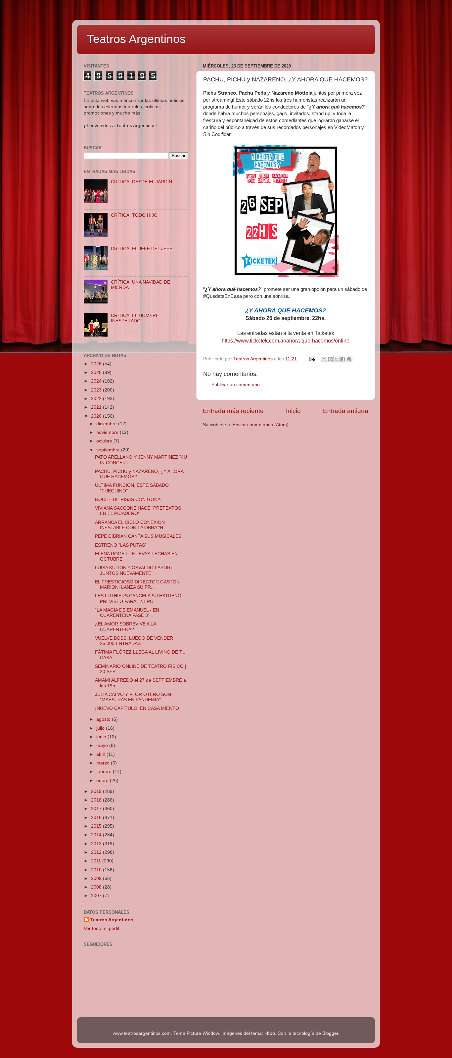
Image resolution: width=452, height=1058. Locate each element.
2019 (97, 791)
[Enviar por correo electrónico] (324, 359)
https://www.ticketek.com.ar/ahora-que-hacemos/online (285, 341)
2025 (97, 372)
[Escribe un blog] (330, 359)
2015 (97, 826)
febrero (104, 771)
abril (101, 754)
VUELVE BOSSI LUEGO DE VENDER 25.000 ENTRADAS (134, 641)
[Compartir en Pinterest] (349, 359)
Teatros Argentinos (136, 39)
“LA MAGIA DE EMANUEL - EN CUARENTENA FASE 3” (127, 613)
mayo (102, 745)
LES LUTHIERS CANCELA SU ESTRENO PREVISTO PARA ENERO (138, 598)
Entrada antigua (345, 410)
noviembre (108, 432)
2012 (97, 852)
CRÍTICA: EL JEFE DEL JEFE (141, 248)
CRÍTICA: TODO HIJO (134, 215)
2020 (97, 416)
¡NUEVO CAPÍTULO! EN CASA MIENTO (137, 708)
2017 (97, 808)
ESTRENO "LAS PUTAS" (121, 545)
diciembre (107, 423)
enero (103, 780)
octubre (104, 440)
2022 (97, 398)
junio (102, 736)
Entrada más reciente (233, 410)
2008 (97, 887)
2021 (97, 407)
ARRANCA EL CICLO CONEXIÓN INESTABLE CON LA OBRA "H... (131, 525)
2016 (97, 817)
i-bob (269, 1033)
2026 (97, 363)
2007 (97, 895)
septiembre (108, 449)
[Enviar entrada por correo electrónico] (312, 358)
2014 (97, 834)
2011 (96, 860)
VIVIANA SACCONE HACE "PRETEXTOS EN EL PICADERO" (138, 511)
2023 (97, 390)
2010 (97, 869)
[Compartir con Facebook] (342, 359)
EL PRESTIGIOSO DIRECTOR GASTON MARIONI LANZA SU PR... (137, 584)
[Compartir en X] (336, 359)
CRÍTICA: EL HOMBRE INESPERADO (135, 318)
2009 (97, 878)
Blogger (330, 1033)
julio (101, 728)
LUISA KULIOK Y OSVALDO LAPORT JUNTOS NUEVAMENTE (134, 570)
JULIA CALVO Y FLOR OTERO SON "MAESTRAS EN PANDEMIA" (133, 697)
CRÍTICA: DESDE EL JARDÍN (141, 181)
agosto (104, 719)
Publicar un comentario (235, 384)
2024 (97, 381)
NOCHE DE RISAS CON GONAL (129, 499)
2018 (97, 800)
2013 (97, 843)
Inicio (293, 410)
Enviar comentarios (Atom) (261, 424)
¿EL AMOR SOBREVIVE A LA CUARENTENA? (125, 626)
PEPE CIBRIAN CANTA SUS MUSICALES (138, 536)
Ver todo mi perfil (101, 928)
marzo (103, 762)
